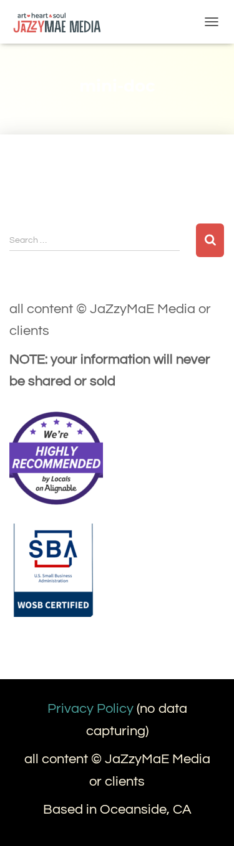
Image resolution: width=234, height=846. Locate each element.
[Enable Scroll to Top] (209, 821)
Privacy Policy (90, 709)
